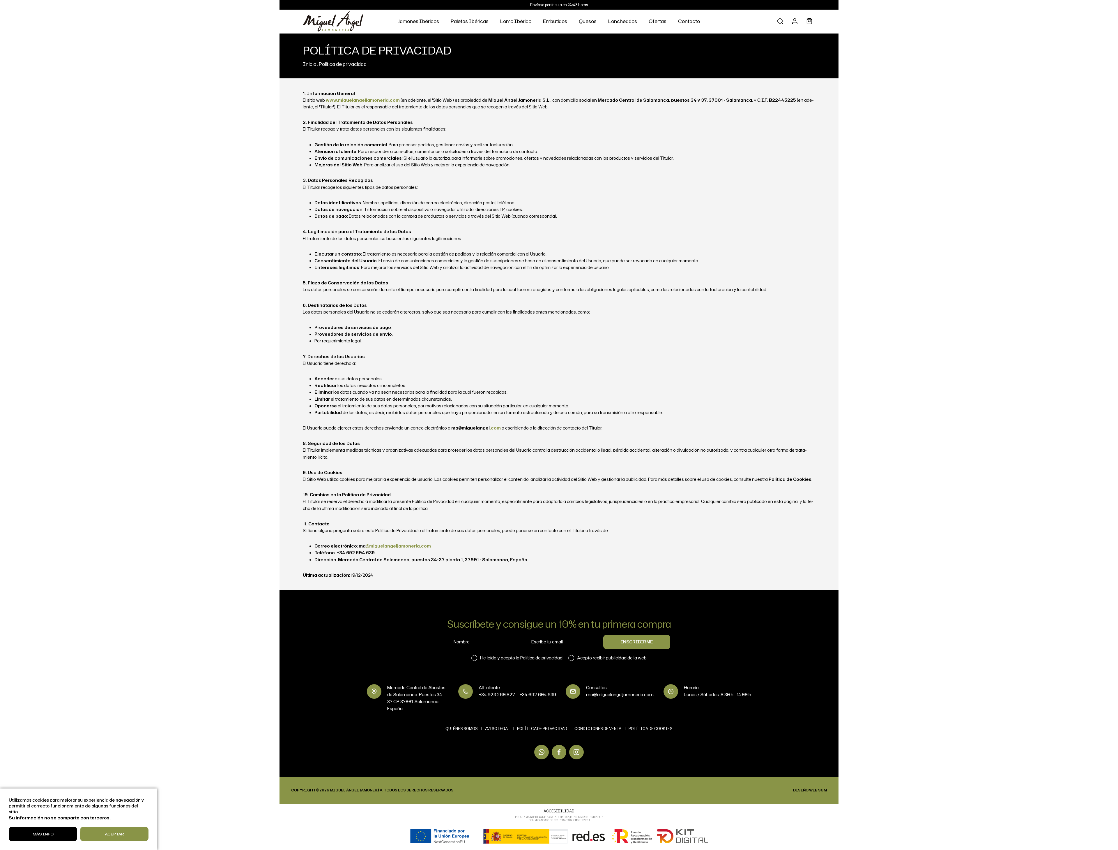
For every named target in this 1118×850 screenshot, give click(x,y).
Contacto (689, 21)
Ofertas (657, 21)
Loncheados (622, 21)
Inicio (309, 64)
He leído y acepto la (521, 658)
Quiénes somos (461, 728)
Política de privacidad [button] (541, 658)
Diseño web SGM (810, 790)
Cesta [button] (809, 21)
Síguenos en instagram (576, 752)
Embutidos (555, 21)
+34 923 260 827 (497, 694)
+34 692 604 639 (537, 694)
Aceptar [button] (114, 834)
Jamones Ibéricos (418, 21)
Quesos (588, 21)
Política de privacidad (343, 64)
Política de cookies (651, 728)
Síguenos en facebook (559, 752)
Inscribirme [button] (637, 642)
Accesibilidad (559, 811)
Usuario (795, 21)
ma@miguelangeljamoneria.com (620, 694)
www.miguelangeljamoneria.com (363, 100)
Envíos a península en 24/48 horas (559, 4)
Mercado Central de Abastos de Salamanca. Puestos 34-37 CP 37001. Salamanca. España (416, 698)
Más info (43, 834)
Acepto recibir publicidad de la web (612, 658)
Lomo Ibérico (515, 21)
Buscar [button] (780, 21)
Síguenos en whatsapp (541, 752)
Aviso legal (497, 728)
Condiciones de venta (597, 728)
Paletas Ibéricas (470, 21)
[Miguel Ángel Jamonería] (333, 21)
